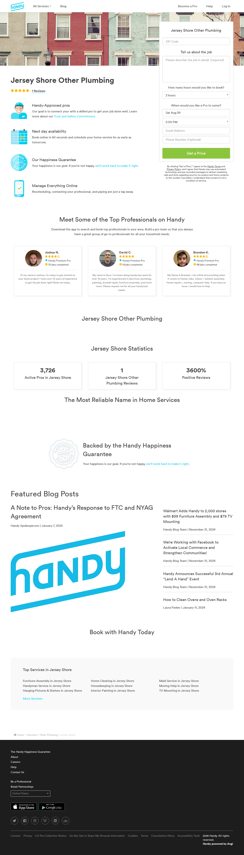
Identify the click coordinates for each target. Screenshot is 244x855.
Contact (15, 835)
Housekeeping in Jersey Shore (111, 686)
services (32, 734)
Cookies (133, 835)
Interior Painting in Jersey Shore (113, 690)
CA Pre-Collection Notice (51, 835)
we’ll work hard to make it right (116, 166)
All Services (41, 6)
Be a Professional (21, 781)
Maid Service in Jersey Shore (179, 681)
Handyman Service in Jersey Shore (46, 686)
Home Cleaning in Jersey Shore (112, 681)
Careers (15, 762)
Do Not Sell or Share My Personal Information (97, 835)
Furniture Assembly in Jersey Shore (47, 681)
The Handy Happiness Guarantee (30, 751)
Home (20, 734)
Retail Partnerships (22, 786)
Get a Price (196, 153)
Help (209, 6)
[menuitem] (42, 6)
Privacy (27, 835)
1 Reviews (38, 91)
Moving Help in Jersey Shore (179, 686)
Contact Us (17, 772)
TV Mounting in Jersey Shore (179, 690)
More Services (33, 698)
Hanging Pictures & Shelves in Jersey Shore (52, 690)
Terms (144, 835)
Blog (63, 6)
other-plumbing (49, 734)
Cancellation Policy (162, 835)
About (14, 757)
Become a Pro (187, 6)
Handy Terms (214, 166)
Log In (226, 6)
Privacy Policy (174, 169)
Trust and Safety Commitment (74, 116)
